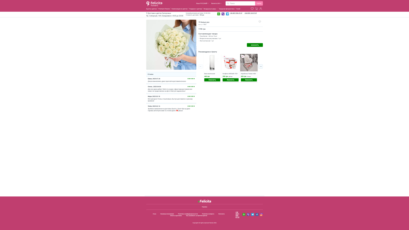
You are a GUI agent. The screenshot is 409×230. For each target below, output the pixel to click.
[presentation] (200, 66)
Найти (259, 3)
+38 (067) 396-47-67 (236, 13)
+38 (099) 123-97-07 (251, 13)
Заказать (212, 80)
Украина (204, 207)
